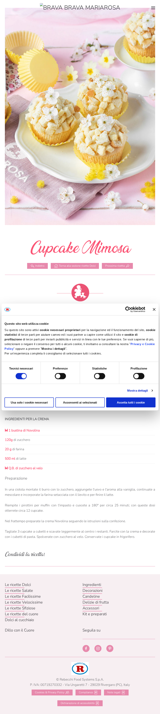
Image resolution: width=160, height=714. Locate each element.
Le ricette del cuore (21, 614)
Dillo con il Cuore (19, 630)
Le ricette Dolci (18, 584)
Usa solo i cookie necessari (29, 402)
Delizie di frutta (96, 602)
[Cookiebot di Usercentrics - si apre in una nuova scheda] (128, 309)
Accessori (91, 608)
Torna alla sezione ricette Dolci (77, 266)
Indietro (39, 266)
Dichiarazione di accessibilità (77, 703)
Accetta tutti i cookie (131, 402)
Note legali (113, 692)
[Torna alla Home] (80, 8)
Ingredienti (92, 584)
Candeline (91, 596)
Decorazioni (92, 590)
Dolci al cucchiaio (19, 620)
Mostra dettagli (137, 390)
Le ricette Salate (19, 590)
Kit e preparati (95, 614)
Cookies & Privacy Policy (49, 692)
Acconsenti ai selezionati (80, 402)
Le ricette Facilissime (23, 596)
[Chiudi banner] (154, 309)
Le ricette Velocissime (24, 602)
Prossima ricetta (115, 266)
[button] (153, 8)
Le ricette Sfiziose (20, 608)
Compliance (86, 692)
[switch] (60, 376)
